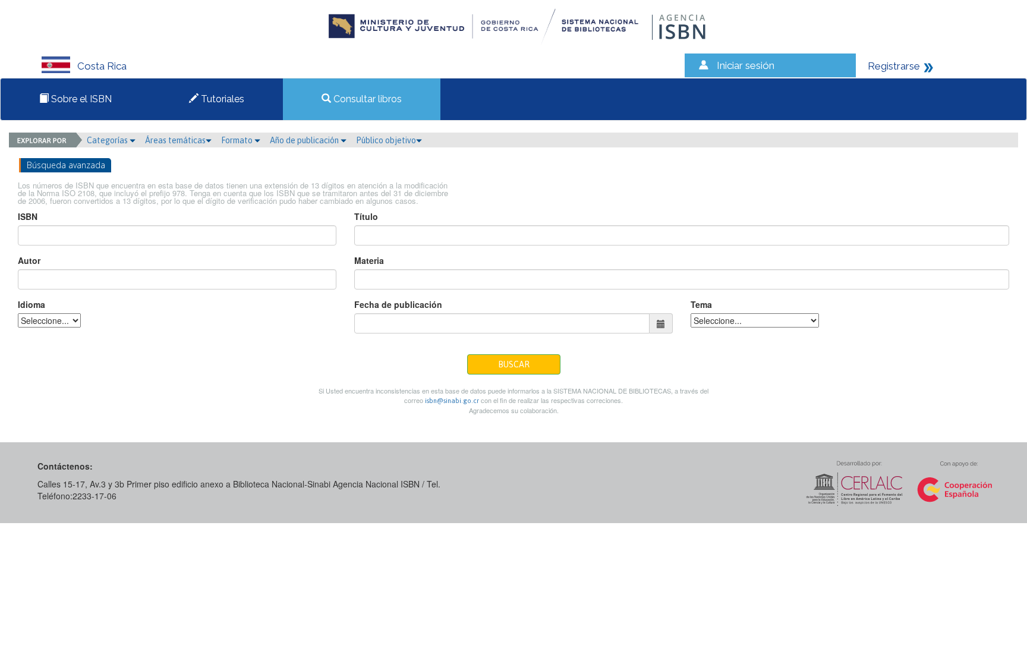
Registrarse (894, 66)
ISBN (27, 216)
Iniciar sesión (745, 65)
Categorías (108, 140)
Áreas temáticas (175, 140)
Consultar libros (366, 99)
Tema (701, 304)
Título (366, 216)
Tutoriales (221, 99)
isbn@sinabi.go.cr (452, 400)
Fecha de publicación (398, 304)
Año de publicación (305, 140)
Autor (29, 260)
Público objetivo (386, 140)
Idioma (31, 304)
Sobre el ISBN (80, 99)
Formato (237, 140)
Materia (369, 260)
